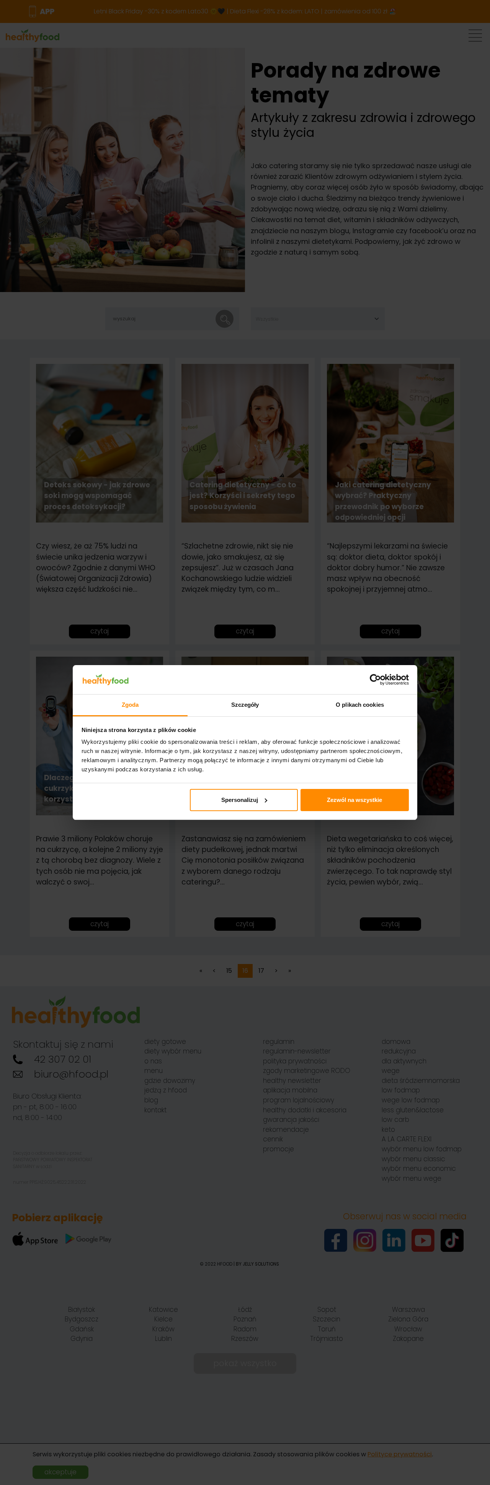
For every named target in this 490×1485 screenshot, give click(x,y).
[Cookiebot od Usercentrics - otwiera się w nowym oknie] (375, 679)
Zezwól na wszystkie (354, 800)
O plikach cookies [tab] (360, 704)
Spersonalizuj (239, 800)
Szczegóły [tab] (245, 704)
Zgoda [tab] (130, 704)
